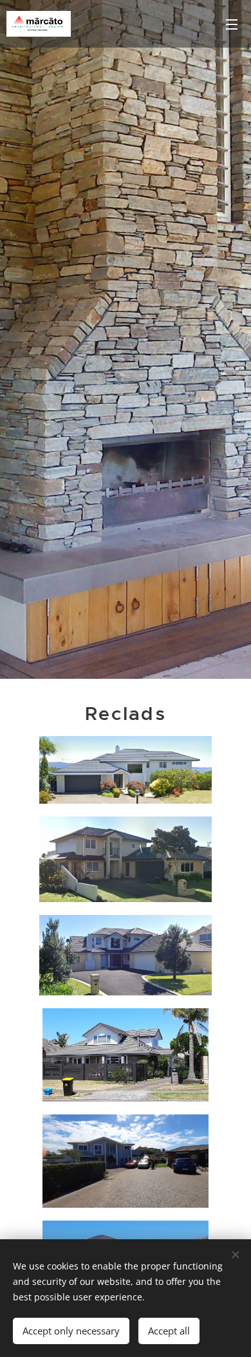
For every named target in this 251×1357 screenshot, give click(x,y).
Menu (232, 24)
